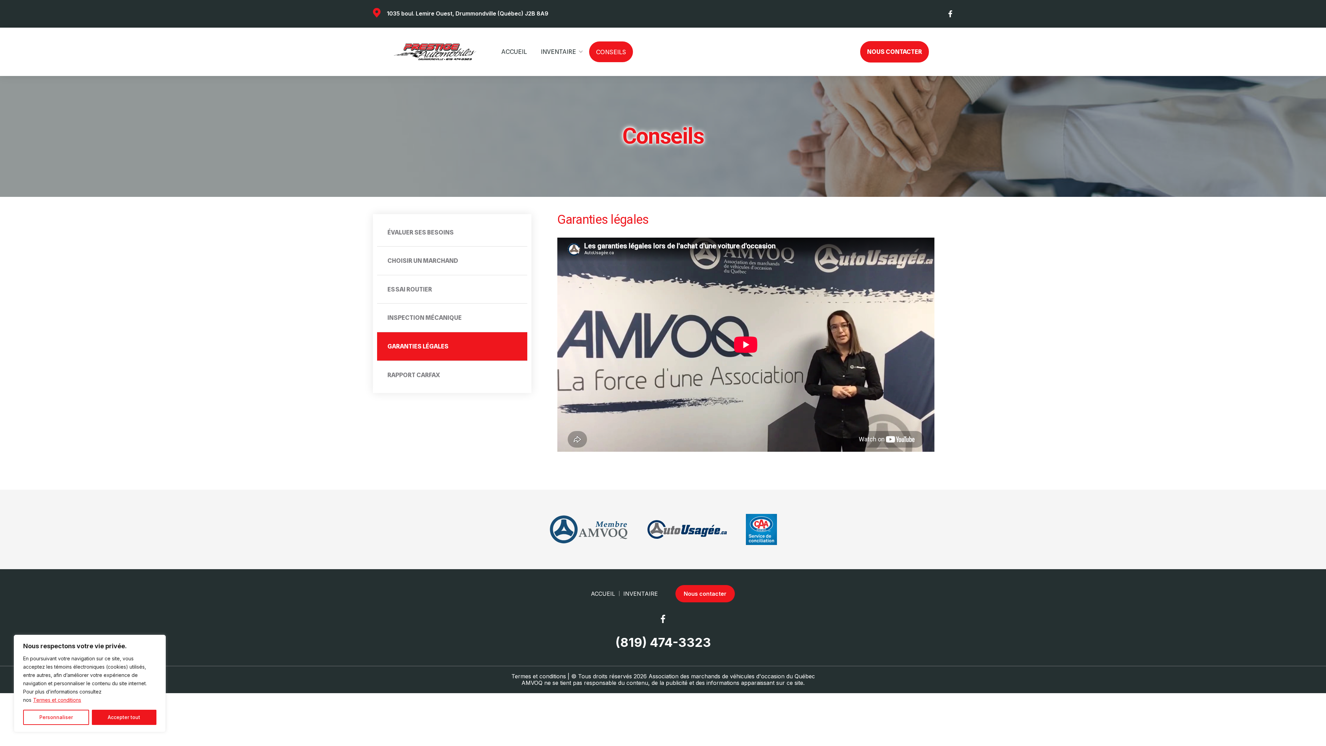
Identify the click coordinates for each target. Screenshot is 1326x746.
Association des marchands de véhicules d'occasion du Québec (731, 676)
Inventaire (558, 51)
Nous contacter (894, 51)
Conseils (611, 52)
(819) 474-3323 (663, 642)
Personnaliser (56, 717)
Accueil (514, 51)
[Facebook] (950, 13)
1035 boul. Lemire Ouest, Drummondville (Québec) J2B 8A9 (467, 13)
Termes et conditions (57, 700)
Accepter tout (124, 717)
